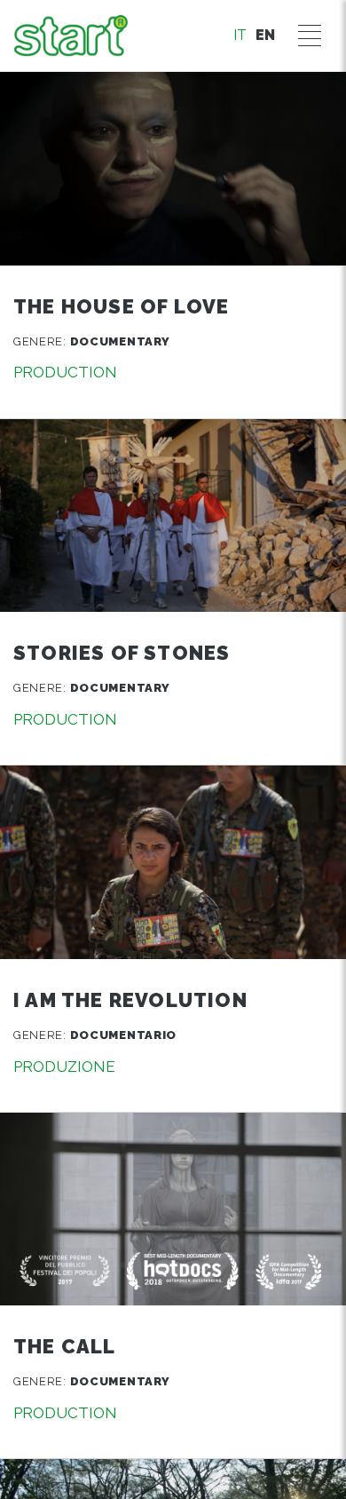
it (240, 35)
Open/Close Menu (309, 35)
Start (70, 35)
